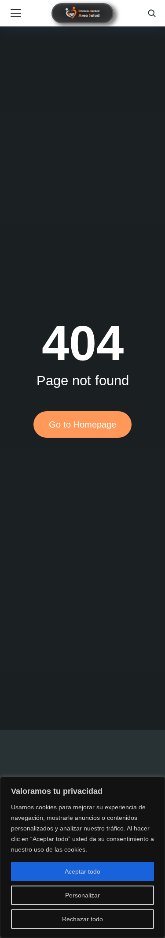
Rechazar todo (82, 919)
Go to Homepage (82, 424)
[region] (82, 857)
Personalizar (82, 895)
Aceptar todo (82, 871)
